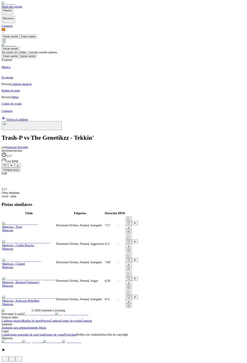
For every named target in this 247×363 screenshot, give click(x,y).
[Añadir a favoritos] (5, 165)
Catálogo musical (12, 320)
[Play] (32, 125)
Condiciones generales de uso (20, 334)
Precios (7, 10)
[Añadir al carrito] (129, 232)
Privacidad (70, 334)
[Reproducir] (129, 219)
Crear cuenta (28, 36)
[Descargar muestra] (18, 165)
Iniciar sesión (10, 36)
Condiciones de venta (51, 334)
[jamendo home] (8, 3)
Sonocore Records (17, 147)
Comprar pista (11, 169)
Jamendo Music (37, 327)
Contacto (7, 26)
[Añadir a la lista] (11, 165)
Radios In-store (32, 320)
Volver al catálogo (17, 119)
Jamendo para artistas (14, 327)
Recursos (8, 18)
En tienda (16, 6)
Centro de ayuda (71, 320)
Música (6, 6)
